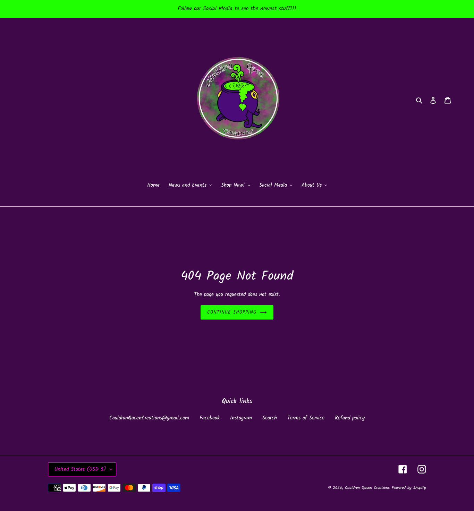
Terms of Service (305, 418)
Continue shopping (232, 312)
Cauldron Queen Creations (367, 487)
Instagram (241, 418)
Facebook (210, 418)
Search (269, 418)
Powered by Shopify (409, 487)
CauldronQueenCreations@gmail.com (149, 418)
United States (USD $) (80, 469)
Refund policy (350, 418)
